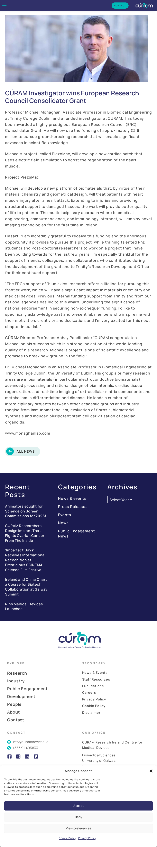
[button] (151, 771)
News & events (72, 498)
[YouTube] (36, 756)
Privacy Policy (87, 838)
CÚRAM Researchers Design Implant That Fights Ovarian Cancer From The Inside (24, 533)
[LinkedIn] (27, 756)
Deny (78, 817)
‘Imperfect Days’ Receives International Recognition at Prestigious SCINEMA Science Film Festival (25, 560)
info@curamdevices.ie (30, 742)
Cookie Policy (67, 838)
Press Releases (73, 506)
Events (64, 514)
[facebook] (9, 756)
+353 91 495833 (25, 748)
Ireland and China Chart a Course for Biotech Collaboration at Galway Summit (26, 586)
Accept (78, 806)
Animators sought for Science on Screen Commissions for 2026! (25, 511)
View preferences (78, 828)
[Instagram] (18, 756)
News (63, 522)
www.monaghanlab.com (27, 433)
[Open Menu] (4, 5)
